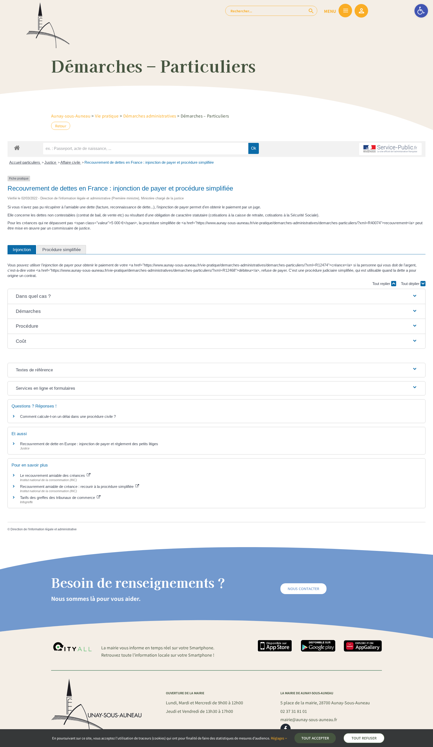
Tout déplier (410, 283)
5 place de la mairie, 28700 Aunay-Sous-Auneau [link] (325, 703)
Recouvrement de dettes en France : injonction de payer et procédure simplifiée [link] (149, 162)
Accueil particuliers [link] (25, 162)
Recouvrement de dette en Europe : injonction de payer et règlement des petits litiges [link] (89, 444)
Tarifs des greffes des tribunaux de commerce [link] (58, 497)
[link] (421, 11)
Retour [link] (60, 125)
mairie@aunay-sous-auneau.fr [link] (308, 719)
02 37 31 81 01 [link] (293, 711)
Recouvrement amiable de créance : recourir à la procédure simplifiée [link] (77, 486)
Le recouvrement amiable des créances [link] (53, 475)
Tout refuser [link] (364, 738)
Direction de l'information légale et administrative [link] (44, 529)
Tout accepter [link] (315, 738)
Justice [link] (50, 162)
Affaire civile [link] (70, 162)
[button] (216, 296)
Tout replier (381, 283)
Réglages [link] (278, 738)
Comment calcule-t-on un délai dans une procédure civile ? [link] (68, 416)
